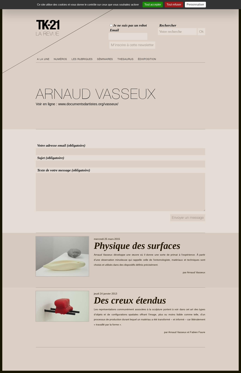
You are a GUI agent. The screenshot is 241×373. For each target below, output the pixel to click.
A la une (43, 59)
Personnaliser (195, 4)
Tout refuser (174, 4)
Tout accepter (152, 4)
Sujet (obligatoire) (50, 158)
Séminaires (105, 59)
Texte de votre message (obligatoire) (63, 170)
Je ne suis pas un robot (129, 25)
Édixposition (147, 59)
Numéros (60, 59)
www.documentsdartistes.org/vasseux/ (88, 104)
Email (114, 30)
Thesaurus (126, 59)
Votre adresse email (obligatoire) (61, 145)
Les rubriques (82, 59)
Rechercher (167, 25)
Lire (99, 280)
